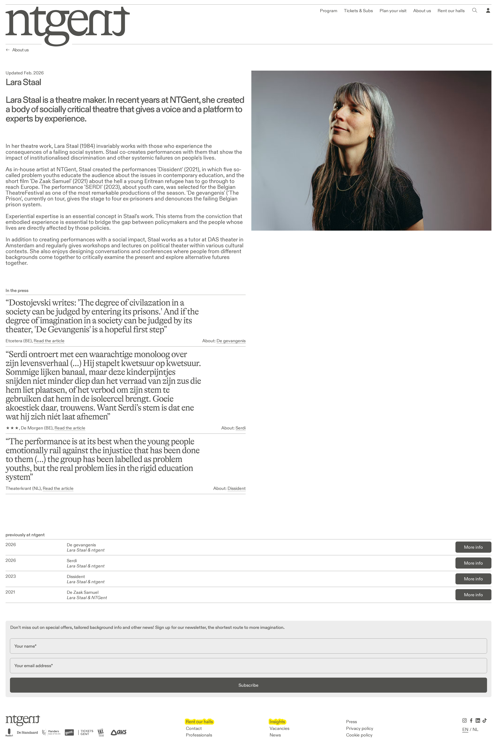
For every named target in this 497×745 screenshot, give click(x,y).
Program (328, 10)
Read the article (49, 340)
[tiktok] (484, 720)
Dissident (237, 488)
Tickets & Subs (358, 10)
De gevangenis (231, 340)
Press (351, 721)
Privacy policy (359, 728)
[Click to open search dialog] (474, 10)
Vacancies (279, 728)
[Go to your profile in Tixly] (488, 10)
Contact (194, 728)
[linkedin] (478, 720)
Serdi (241, 428)
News (275, 735)
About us (422, 10)
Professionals (199, 735)
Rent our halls (451, 10)
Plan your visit (393, 10)
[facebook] (471, 720)
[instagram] (464, 720)
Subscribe (248, 685)
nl (475, 729)
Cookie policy (359, 735)
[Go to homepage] (64, 25)
